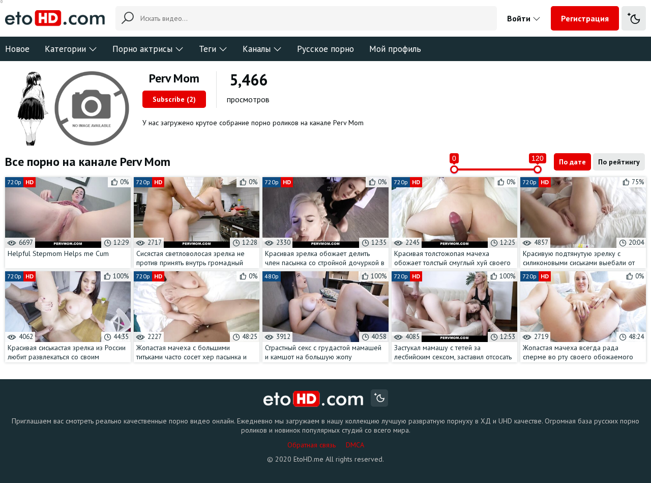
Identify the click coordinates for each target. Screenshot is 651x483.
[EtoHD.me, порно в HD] (313, 399)
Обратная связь (311, 444)
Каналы (257, 48)
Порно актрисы (142, 48)
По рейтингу (619, 161)
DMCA (355, 444)
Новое (17, 48)
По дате (572, 161)
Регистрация (585, 18)
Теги (207, 48)
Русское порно (325, 48)
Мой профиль (395, 48)
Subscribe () (174, 99)
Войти (519, 18)
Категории (65, 48)
